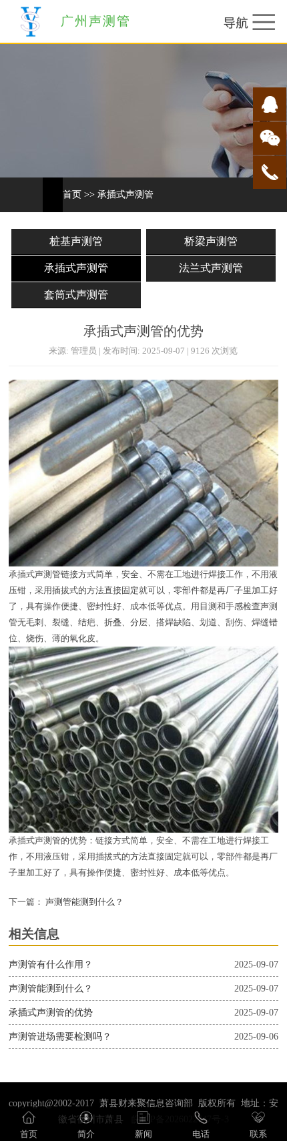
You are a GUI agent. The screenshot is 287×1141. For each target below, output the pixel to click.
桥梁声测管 (211, 241)
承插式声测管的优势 (51, 1013)
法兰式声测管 (211, 268)
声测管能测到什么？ (83, 902)
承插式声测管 (125, 194)
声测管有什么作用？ (51, 965)
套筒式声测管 (76, 294)
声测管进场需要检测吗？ (60, 1037)
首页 (72, 194)
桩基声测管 (76, 241)
